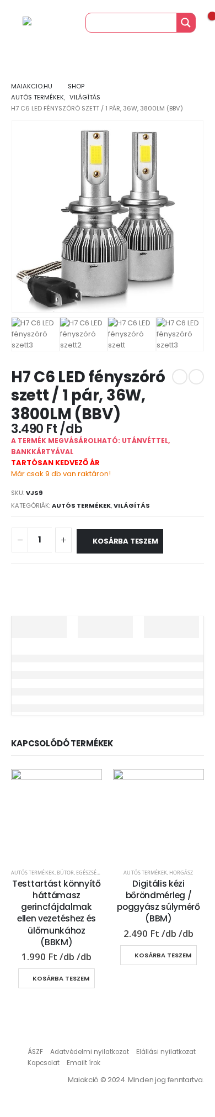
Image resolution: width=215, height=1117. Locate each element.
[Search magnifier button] (185, 22)
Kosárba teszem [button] (61, 978)
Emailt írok (83, 1062)
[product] (56, 814)
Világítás (132, 505)
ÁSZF (35, 1051)
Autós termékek (81, 505)
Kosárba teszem (125, 541)
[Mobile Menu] (11, 22)
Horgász (181, 872)
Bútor (65, 872)
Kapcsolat (44, 1062)
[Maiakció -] (45, 23)
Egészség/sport (97, 872)
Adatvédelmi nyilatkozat (89, 1051)
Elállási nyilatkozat (166, 1051)
